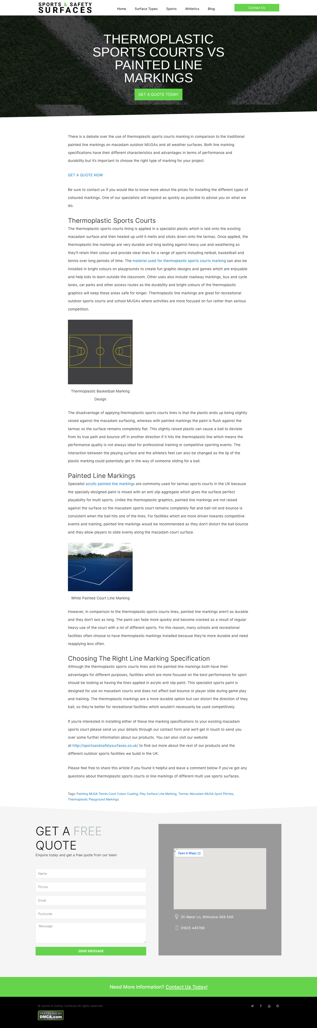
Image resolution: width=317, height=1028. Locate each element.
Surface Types (146, 9)
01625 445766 (193, 928)
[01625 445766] (177, 928)
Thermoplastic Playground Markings (93, 799)
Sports (171, 9)
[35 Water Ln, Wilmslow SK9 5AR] (177, 917)
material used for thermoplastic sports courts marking (179, 261)
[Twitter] (252, 1006)
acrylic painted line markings (110, 484)
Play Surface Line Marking (158, 793)
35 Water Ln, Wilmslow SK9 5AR (207, 917)
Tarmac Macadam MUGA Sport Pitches (205, 793)
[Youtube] (269, 1006)
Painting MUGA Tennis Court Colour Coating (107, 793)
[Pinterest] (277, 1006)
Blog (211, 9)
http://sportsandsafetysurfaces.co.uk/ (105, 745)
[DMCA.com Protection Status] (51, 1015)
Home (121, 9)
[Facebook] (260, 1006)
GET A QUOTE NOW (85, 175)
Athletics (192, 9)
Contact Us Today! (186, 987)
